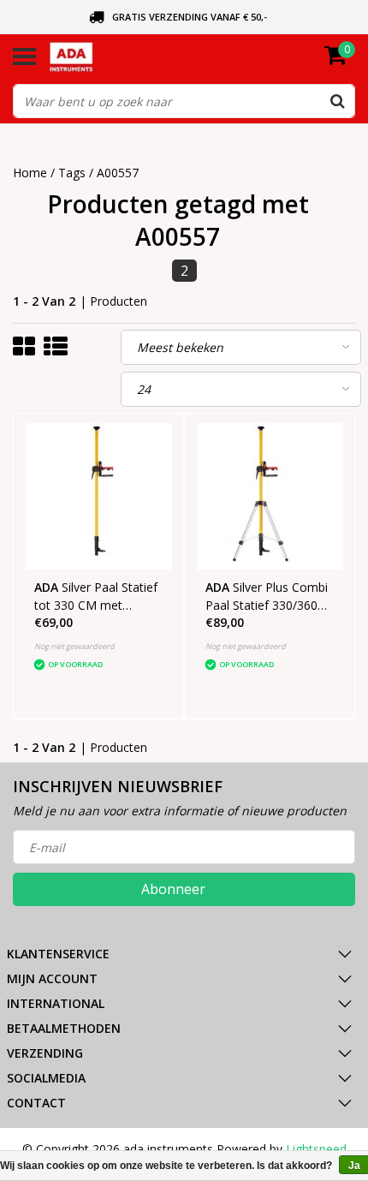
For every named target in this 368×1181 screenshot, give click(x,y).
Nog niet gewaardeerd (74, 646)
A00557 (118, 172)
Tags (72, 172)
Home (30, 172)
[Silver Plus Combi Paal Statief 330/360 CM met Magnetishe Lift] (270, 496)
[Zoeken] (337, 101)
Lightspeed (316, 1149)
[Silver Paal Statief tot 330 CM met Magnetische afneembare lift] (99, 496)
